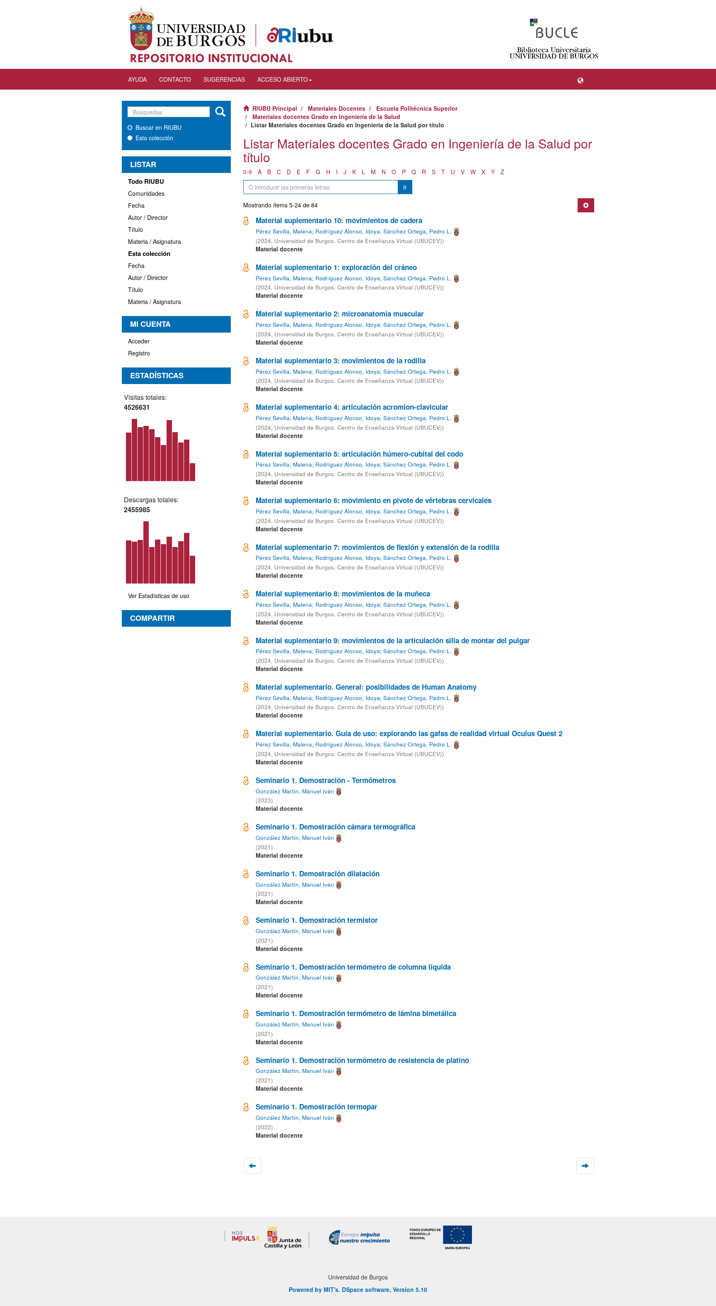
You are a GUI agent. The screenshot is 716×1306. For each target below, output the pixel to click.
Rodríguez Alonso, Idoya (347, 231)
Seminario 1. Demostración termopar (316, 1106)
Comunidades (146, 193)
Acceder (139, 341)
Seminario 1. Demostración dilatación (318, 873)
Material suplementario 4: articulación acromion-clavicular (352, 407)
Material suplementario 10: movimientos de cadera (339, 220)
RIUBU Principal (274, 108)
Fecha (136, 205)
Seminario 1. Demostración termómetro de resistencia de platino (362, 1060)
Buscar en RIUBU (158, 127)
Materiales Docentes (336, 108)
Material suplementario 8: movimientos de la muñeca (343, 593)
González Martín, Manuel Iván (295, 791)
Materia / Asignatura (154, 241)
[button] (580, 79)
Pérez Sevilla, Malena (284, 231)
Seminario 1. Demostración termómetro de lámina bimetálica (356, 1013)
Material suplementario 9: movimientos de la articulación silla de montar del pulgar (393, 640)
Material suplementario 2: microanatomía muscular (340, 314)
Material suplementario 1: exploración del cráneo (336, 267)
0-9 (247, 172)
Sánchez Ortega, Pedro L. (417, 231)
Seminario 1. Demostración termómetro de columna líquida (353, 967)
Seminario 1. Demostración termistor (317, 920)
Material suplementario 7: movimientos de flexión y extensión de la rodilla (377, 547)
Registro (139, 353)
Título (135, 229)
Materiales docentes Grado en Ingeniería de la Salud (326, 116)
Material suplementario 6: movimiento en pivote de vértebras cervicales (373, 500)
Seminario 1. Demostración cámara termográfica (335, 827)
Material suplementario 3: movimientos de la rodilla (341, 360)
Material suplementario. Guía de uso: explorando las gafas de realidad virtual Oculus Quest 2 (409, 733)
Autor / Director (148, 217)
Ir (405, 187)
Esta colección (154, 138)
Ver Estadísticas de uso (158, 595)
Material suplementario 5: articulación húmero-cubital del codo (359, 454)
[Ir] (220, 112)
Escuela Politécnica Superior (416, 108)
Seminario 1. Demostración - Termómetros (326, 780)
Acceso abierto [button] (282, 79)
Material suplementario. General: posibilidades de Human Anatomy (366, 687)
